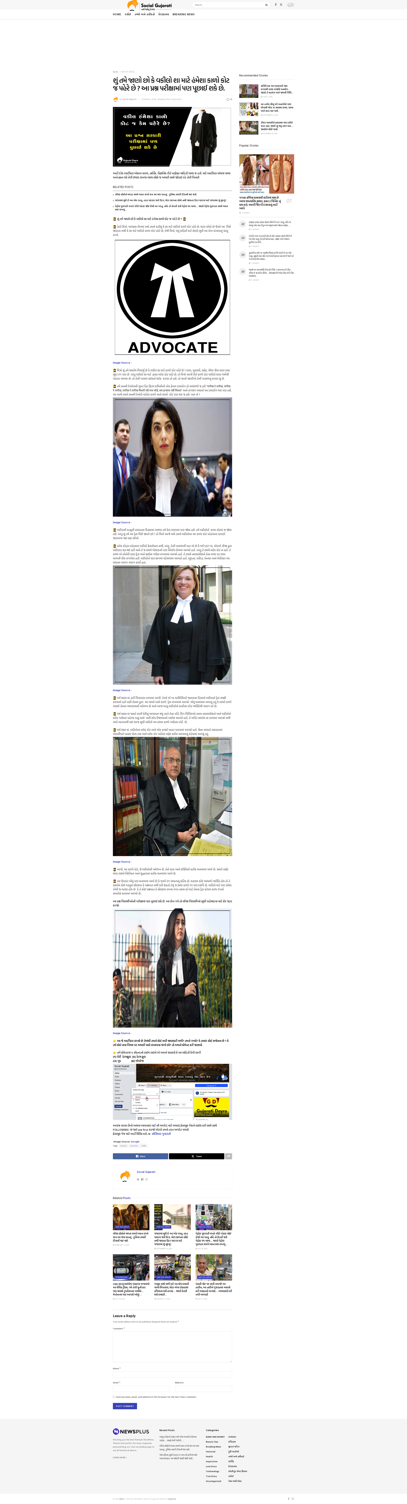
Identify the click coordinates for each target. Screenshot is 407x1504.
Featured (210, 1451)
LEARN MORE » (120, 1457)
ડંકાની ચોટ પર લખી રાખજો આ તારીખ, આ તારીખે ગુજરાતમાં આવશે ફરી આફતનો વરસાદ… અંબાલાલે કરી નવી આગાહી (214, 1289)
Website (179, 1382)
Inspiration (211, 1461)
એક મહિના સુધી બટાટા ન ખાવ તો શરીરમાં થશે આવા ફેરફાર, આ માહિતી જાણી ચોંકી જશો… (178, 1456)
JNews (122, 1498)
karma (123, 1145)
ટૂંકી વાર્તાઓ (233, 1451)
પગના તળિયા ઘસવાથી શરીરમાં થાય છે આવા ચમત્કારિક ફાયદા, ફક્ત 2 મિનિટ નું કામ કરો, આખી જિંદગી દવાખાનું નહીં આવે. (260, 203)
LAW (143, 1145)
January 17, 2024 (163, 1299)
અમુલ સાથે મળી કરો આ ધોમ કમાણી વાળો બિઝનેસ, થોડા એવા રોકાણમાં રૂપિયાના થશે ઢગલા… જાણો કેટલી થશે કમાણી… (171, 1289)
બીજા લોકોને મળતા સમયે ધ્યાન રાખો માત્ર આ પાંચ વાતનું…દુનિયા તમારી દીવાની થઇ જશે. (156, 194)
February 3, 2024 (121, 1245)
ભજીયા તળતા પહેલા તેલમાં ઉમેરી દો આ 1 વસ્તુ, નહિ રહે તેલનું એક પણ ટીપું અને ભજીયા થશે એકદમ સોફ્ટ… (270, 223)
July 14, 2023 (119, 1299)
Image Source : (122, 362)
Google (135, 1141)
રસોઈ (128, 14)
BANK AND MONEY (215, 1436)
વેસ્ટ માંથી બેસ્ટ (234, 1481)
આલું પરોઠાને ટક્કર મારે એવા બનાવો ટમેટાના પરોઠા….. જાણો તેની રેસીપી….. (178, 1438)
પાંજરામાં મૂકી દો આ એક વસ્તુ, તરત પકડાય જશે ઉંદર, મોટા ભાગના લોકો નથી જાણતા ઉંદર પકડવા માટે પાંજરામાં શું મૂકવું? (170, 200)
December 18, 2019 (269, 133)
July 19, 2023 (202, 1248)
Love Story (211, 1466)
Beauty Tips (212, 1441)
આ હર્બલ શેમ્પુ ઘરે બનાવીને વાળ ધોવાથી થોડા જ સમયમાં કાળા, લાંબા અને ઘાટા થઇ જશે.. (277, 107)
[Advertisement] (203, 43)
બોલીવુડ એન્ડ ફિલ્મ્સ (237, 1471)
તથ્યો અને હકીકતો (145, 14)
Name (117, 1368)
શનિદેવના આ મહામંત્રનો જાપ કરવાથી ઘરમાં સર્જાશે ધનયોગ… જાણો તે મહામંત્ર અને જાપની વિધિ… (277, 89)
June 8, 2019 (267, 97)
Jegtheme (172, 1498)
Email (117, 1382)
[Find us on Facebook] (275, 5)
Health (209, 1456)
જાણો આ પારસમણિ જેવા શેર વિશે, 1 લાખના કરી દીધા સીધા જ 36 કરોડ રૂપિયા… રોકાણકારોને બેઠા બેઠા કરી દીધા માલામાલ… (271, 272)
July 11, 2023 (202, 1299)
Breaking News (184, 14)
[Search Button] (267, 5)
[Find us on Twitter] (281, 5)
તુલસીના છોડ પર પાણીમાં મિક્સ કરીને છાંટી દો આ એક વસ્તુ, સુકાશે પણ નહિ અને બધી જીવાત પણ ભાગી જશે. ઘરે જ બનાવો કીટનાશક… (271, 256)
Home (117, 14)
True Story (211, 1476)
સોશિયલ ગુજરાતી (161, 1134)
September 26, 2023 (164, 1248)
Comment (119, 1328)
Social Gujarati (129, 99)
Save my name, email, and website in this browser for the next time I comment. (156, 1396)
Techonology (122, 1277)
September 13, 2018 (270, 115)
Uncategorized (213, 1481)
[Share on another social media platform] (228, 1156)
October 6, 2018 (149, 99)
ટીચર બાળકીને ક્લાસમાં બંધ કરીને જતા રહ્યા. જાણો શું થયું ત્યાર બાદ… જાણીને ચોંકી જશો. (277, 126)
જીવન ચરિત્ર (233, 1446)
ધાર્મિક (231, 1461)
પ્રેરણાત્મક (163, 14)
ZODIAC (232, 1436)
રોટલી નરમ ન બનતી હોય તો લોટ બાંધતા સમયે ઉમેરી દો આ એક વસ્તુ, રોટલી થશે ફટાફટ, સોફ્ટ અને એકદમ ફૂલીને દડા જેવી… (270, 239)
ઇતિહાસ (232, 1441)
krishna (134, 1145)
